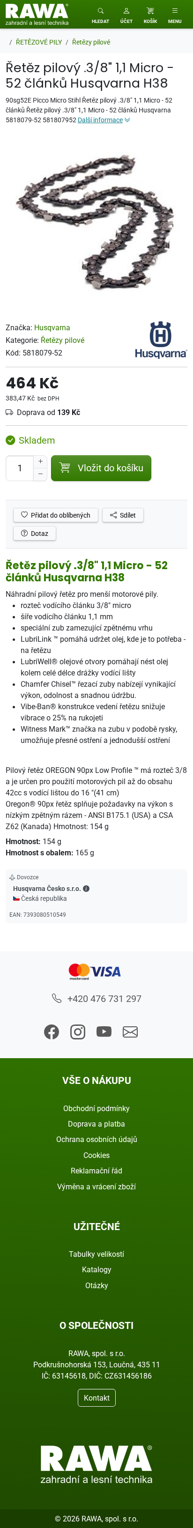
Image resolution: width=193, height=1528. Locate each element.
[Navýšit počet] (40, 461)
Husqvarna (52, 327)
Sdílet (127, 515)
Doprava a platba (96, 1123)
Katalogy (96, 1269)
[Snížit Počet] (40, 474)
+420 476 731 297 (103, 998)
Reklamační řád (96, 1170)
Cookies (96, 1155)
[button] (126, 14)
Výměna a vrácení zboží (96, 1186)
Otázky (96, 1285)
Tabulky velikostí (96, 1254)
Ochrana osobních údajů (96, 1139)
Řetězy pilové (62, 340)
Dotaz (39, 533)
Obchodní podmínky (96, 1108)
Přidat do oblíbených (60, 515)
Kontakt (97, 1397)
